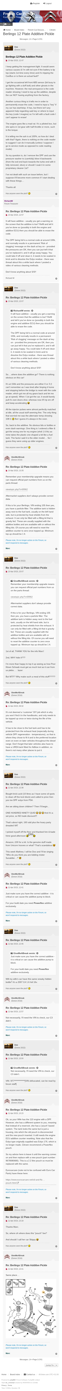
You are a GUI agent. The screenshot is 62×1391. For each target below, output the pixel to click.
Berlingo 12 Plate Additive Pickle (28, 34)
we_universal (9, 1382)
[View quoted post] (32, 310)
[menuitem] (8, 24)
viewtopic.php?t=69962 (17, 489)
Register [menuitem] (36, 3)
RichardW (18, 310)
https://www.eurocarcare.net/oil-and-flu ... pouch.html (25, 1181)
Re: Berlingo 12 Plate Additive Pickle (26, 211)
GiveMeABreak (20, 581)
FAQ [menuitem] (2, 24)
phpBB (12, 1380)
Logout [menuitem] (48, 3)
